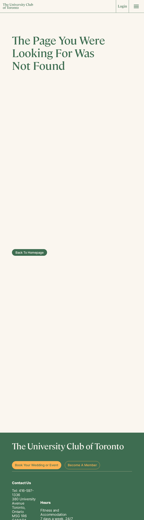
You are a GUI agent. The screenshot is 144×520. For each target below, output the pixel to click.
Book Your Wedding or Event (36, 465)
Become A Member (82, 465)
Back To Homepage (29, 252)
